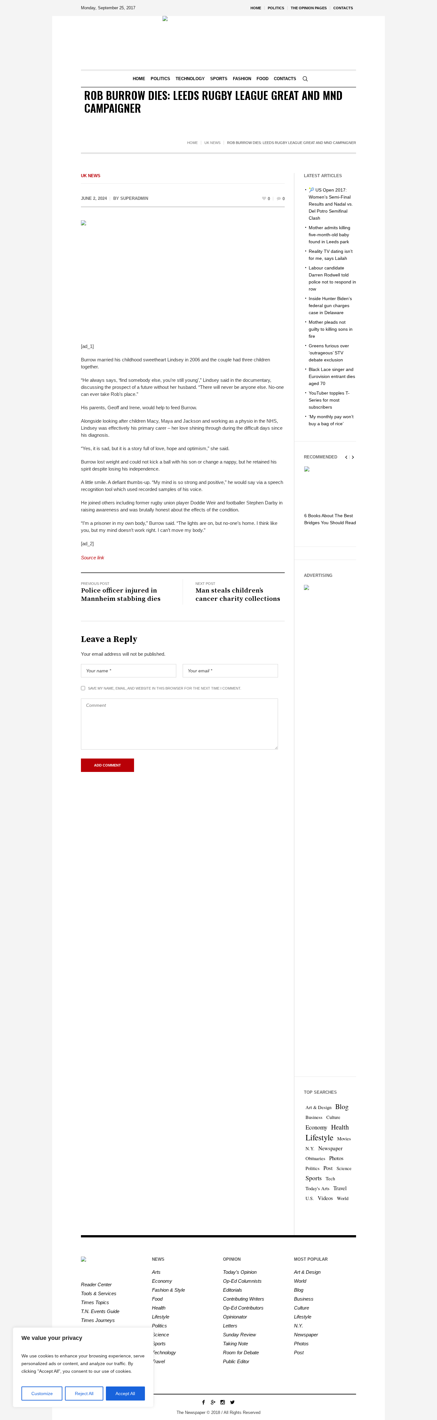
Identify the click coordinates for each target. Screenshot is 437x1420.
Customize (42, 1393)
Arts (156, 1272)
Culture (333, 1117)
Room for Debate (241, 1352)
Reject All (84, 1393)
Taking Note (235, 1343)
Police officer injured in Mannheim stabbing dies (121, 594)
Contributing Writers (243, 1299)
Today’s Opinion (240, 1272)
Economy (316, 1127)
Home (192, 143)
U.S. (310, 1198)
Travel (340, 1188)
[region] (83, 1367)
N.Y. (310, 1148)
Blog (342, 1106)
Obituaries (315, 1158)
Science (344, 1168)
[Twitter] (232, 1402)
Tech (330, 1178)
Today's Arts (318, 1188)
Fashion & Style (168, 1290)
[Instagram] (222, 1402)
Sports (314, 1178)
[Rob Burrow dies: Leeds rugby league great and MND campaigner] (183, 277)
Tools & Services (98, 1293)
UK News (212, 143)
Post (328, 1168)
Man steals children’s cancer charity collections (237, 594)
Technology (164, 1352)
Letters (230, 1325)
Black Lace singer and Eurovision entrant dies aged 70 (332, 376)
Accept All (125, 1393)
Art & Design (318, 1107)
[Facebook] (203, 1402)
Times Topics (95, 1302)
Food (157, 1299)
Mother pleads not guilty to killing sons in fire (331, 329)
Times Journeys (98, 1320)
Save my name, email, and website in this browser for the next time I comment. (164, 688)
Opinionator (235, 1316)
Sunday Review (239, 1334)
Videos (325, 1198)
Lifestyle (319, 1137)
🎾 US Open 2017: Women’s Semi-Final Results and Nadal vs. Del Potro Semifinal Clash (331, 204)
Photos (336, 1158)
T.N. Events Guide (100, 1311)
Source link (92, 557)
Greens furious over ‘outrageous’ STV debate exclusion (329, 352)
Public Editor (236, 1361)
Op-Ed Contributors (243, 1307)
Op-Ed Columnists (242, 1281)
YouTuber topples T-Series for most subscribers (329, 400)
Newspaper (330, 1148)
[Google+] (213, 1402)
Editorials (232, 1290)
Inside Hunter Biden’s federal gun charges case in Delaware (330, 305)
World (342, 1198)
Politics (313, 1168)
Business (314, 1117)
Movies (344, 1139)
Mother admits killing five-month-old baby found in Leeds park (329, 234)
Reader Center (96, 1284)
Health (340, 1126)
